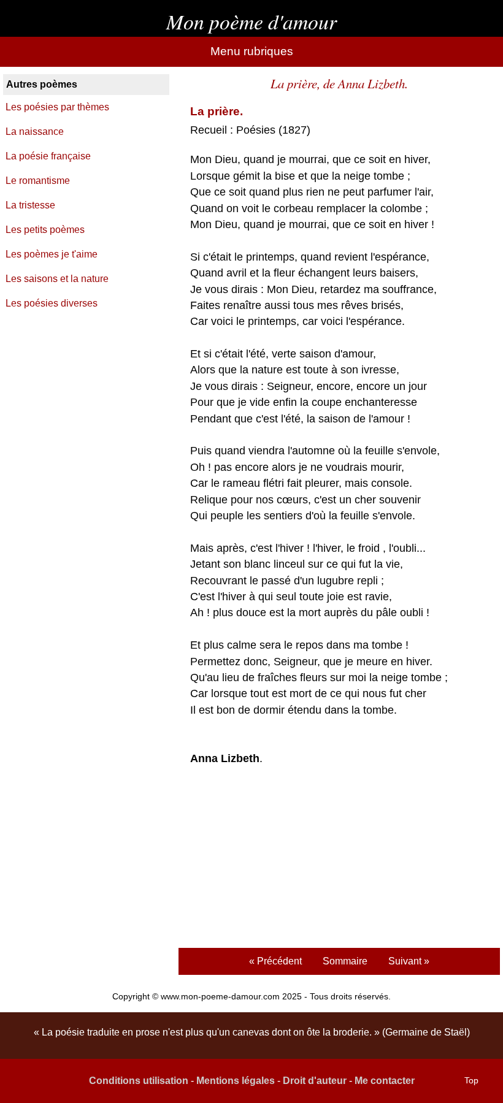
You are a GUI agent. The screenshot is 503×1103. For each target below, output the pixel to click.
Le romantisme (38, 180)
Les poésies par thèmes (57, 107)
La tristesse (30, 205)
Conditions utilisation (138, 1080)
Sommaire (345, 961)
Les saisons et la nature (57, 278)
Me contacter (385, 1080)
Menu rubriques (251, 51)
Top (471, 1080)
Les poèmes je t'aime (52, 254)
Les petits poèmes (45, 229)
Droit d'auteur (315, 1080)
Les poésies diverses (52, 303)
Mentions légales (235, 1080)
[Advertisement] (339, 858)
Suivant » (408, 961)
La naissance (35, 131)
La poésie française (48, 156)
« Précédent (275, 961)
